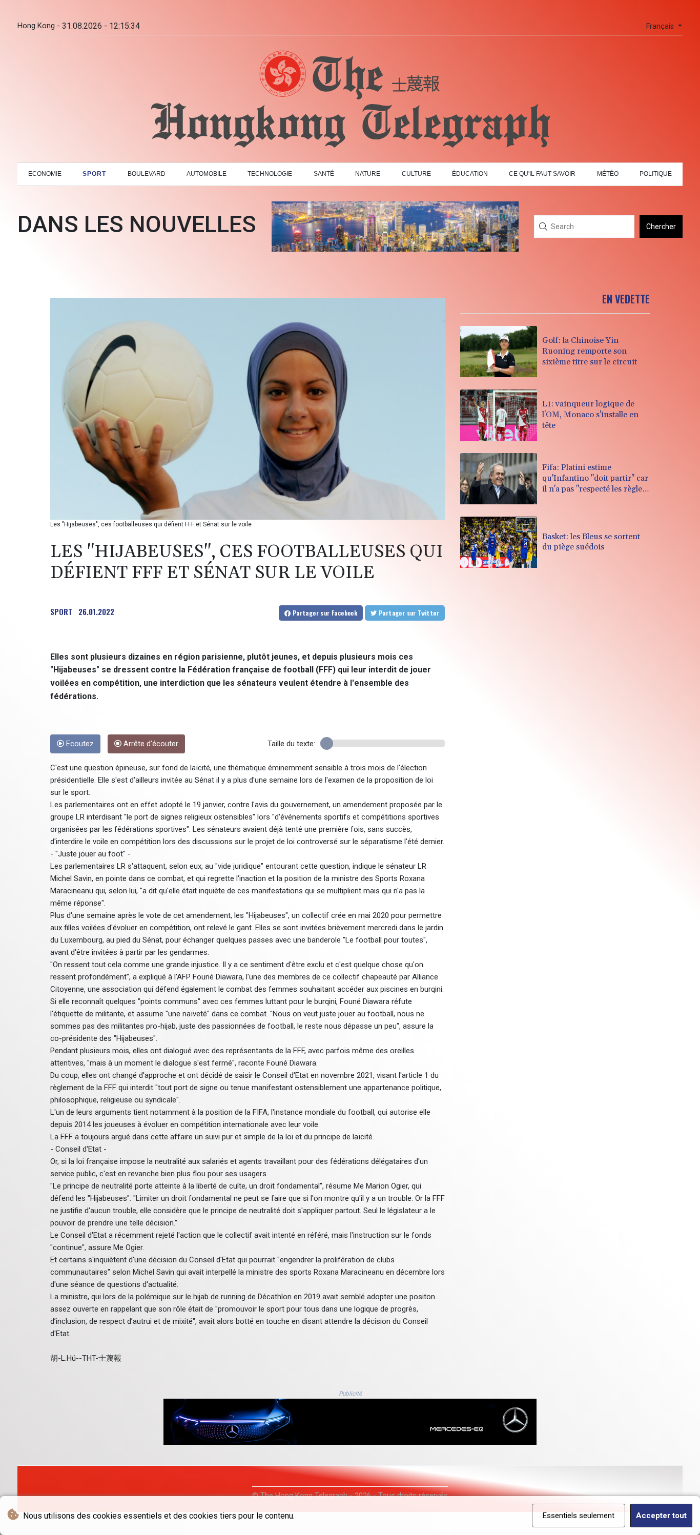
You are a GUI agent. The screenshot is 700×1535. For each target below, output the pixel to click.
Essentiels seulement (578, 1515)
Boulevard (147, 173)
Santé (324, 173)
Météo (608, 173)
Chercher (661, 226)
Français (661, 26)
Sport (94, 173)
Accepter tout (661, 1515)
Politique (656, 173)
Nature (367, 173)
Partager (324, 612)
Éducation (470, 173)
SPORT (61, 611)
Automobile (207, 173)
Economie (44, 173)
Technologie (270, 173)
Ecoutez (79, 744)
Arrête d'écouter (149, 744)
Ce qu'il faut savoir (542, 173)
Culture (416, 173)
